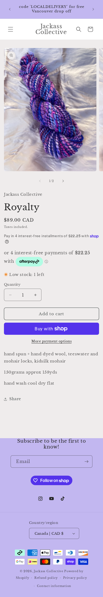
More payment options (51, 341)
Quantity (12, 284)
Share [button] (15, 399)
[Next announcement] (93, 9)
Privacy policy (75, 578)
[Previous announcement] (10, 9)
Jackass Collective (48, 571)
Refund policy (46, 578)
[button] (10, 29)
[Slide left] (40, 181)
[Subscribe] (86, 461)
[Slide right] (63, 181)
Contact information (54, 586)
